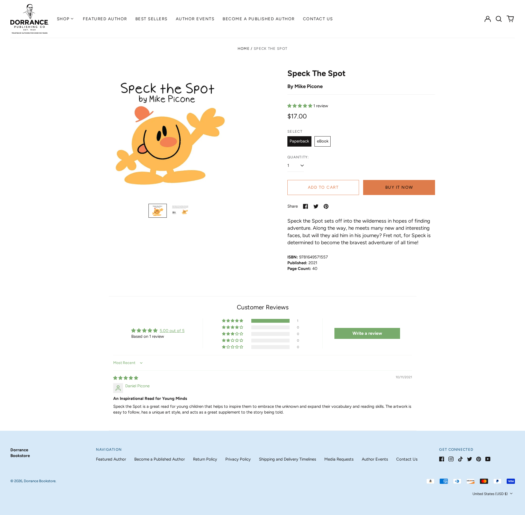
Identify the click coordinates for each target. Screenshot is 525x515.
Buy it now (399, 187)
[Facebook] (441, 459)
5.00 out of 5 (172, 330)
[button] (499, 19)
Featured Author (105, 18)
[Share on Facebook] (305, 206)
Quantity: (298, 157)
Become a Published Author (259, 18)
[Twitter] (469, 459)
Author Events (195, 18)
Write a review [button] (367, 333)
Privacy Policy (238, 459)
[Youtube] (488, 459)
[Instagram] (451, 459)
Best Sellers (151, 18)
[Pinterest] (478, 459)
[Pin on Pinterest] (326, 206)
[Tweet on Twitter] (316, 206)
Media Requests (339, 459)
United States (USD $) (490, 494)
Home (244, 48)
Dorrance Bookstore (40, 481)
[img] (125, 378)
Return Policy (205, 459)
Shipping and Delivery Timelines (287, 459)
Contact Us (318, 18)
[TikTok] (460, 459)
